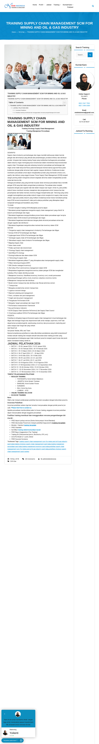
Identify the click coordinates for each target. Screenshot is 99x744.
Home (14, 32)
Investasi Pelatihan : (21, 110)
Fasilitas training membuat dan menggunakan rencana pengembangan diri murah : (38, 112)
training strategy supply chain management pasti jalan (33, 444)
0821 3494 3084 (84, 106)
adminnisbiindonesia (49, 459)
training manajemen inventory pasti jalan (35, 446)
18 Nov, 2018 (14, 459)
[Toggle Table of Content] (63, 102)
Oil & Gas (22, 32)
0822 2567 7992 (84, 103)
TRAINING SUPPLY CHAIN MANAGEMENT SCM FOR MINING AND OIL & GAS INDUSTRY (38, 105)
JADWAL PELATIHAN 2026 (20, 108)
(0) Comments (30, 459)
